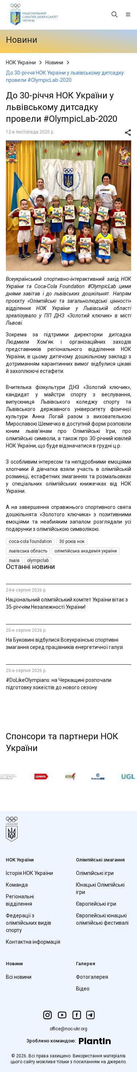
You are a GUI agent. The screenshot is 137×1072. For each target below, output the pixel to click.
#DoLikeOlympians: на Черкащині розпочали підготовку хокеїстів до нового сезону (58, 683)
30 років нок (71, 541)
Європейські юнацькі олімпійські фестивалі (102, 919)
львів (14, 560)
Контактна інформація (33, 942)
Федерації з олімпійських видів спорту (28, 923)
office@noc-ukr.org (68, 1028)
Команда (17, 885)
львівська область (28, 551)
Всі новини (18, 977)
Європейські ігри (96, 904)
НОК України (21, 62)
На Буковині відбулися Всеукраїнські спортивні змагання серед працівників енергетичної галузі (64, 643)
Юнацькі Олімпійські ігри (100, 888)
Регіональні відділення (20, 900)
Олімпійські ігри (95, 873)
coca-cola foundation (30, 541)
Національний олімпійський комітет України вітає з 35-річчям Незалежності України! (67, 603)
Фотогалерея (92, 977)
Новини (54, 62)
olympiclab (38, 560)
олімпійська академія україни (85, 551)
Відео (83, 989)
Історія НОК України (29, 873)
